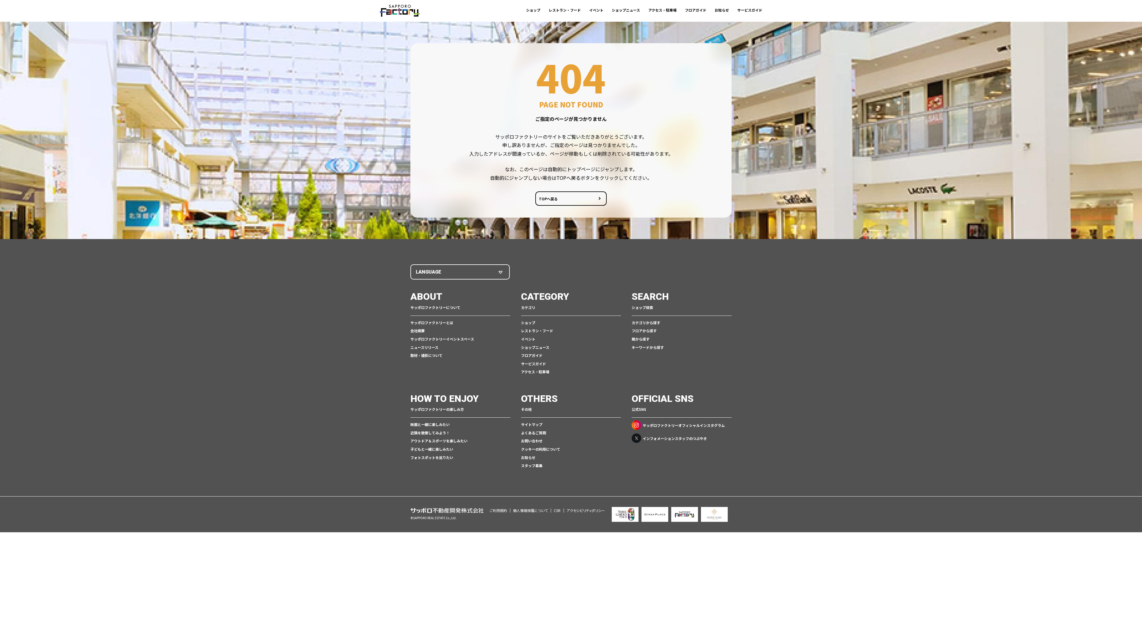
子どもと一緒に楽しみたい (431, 449)
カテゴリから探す (646, 322)
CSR (557, 510)
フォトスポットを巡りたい (431, 457)
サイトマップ (531, 424)
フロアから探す (644, 330)
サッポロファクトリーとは (431, 322)
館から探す (641, 338)
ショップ (533, 10)
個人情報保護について (530, 510)
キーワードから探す (648, 347)
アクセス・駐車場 (662, 10)
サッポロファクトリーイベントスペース (442, 338)
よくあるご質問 (533, 432)
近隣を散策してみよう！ (430, 432)
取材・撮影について (426, 355)
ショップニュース (626, 10)
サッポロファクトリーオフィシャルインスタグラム (684, 425)
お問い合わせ (531, 440)
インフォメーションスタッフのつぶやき (675, 438)
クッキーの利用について (540, 449)
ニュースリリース (424, 347)
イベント (596, 10)
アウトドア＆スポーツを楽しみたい (439, 440)
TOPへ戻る (548, 198)
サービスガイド (749, 10)
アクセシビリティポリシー (586, 510)
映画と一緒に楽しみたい (430, 424)
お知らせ (722, 10)
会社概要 (417, 330)
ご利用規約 (498, 510)
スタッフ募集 (531, 465)
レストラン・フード (565, 10)
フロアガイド (695, 10)
